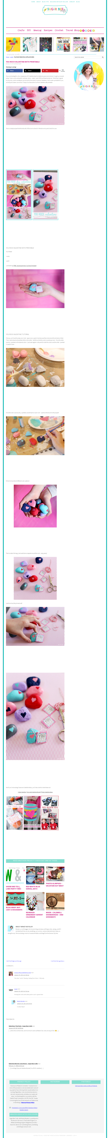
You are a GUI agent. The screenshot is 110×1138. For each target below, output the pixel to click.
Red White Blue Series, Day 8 (33, 887)
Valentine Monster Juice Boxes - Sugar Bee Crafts (23, 1063)
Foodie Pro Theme (48, 1135)
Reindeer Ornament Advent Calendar (34, 914)
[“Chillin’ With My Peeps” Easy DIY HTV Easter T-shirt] (30, 44)
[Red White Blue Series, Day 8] (35, 875)
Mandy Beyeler (21, 1001)
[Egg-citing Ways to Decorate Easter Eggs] (80, 44)
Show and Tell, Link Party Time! (13, 887)
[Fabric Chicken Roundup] (63, 44)
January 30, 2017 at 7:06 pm (21, 975)
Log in (75, 1135)
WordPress (69, 1135)
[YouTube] (93, 30)
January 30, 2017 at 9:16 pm (24, 1003)
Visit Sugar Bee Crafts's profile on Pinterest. (86, 1086)
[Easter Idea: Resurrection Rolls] (97, 44)
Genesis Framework (60, 1135)
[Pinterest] (86, 30)
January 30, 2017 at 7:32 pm (21, 991)
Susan (15, 989)
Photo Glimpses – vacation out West (55, 884)
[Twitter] (83, 30)
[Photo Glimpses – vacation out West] (55, 873)
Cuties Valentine (22, 792)
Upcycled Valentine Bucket (34, 792)
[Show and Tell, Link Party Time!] (15, 875)
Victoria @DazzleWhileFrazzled (22, 972)
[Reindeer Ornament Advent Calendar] (35, 901)
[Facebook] (80, 30)
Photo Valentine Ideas (47, 792)
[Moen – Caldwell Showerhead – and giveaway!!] (55, 901)
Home (7, 57)
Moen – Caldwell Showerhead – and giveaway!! (54, 914)
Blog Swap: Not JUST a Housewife (14, 908)
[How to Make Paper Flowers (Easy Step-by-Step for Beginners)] (13, 44)
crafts (11, 57)
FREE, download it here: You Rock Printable (25, 265)
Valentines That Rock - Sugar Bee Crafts (20, 1026)
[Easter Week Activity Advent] (47, 44)
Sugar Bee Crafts (55, 12)
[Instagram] (88, 30)
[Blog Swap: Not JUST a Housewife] (15, 899)
